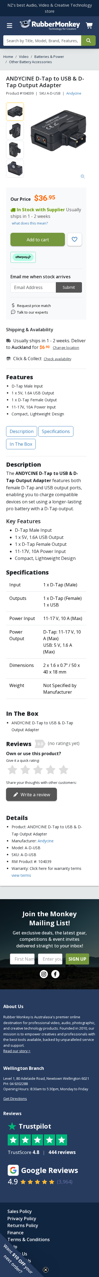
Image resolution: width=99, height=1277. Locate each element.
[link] (44, 974)
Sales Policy (19, 1211)
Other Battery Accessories (30, 61)
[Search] (88, 40)
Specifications (56, 431)
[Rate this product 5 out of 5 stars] (63, 770)
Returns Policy (22, 1225)
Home (8, 56)
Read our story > (17, 1050)
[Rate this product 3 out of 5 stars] (38, 770)
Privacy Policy (21, 1218)
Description (22, 431)
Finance (15, 1233)
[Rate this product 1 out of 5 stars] (12, 770)
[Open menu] (9, 25)
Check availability (57, 358)
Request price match (34, 305)
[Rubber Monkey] (49, 29)
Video (24, 56)
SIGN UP (77, 959)
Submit (69, 287)
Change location (66, 347)
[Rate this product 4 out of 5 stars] (50, 770)
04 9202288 (19, 1083)
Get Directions (15, 1098)
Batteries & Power (49, 56)
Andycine (73, 93)
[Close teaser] (45, 1270)
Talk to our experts (32, 312)
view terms (21, 875)
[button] (22, 1255)
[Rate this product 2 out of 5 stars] (25, 770)
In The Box (21, 444)
